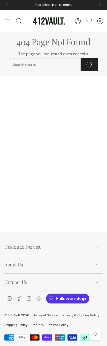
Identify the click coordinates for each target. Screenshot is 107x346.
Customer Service (22, 246)
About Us (13, 264)
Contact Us (15, 282)
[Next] (100, 4)
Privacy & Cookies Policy (81, 315)
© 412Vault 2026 (16, 315)
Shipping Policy (15, 325)
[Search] (89, 64)
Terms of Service (45, 315)
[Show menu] (7, 21)
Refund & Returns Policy (50, 325)
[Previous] (6, 4)
